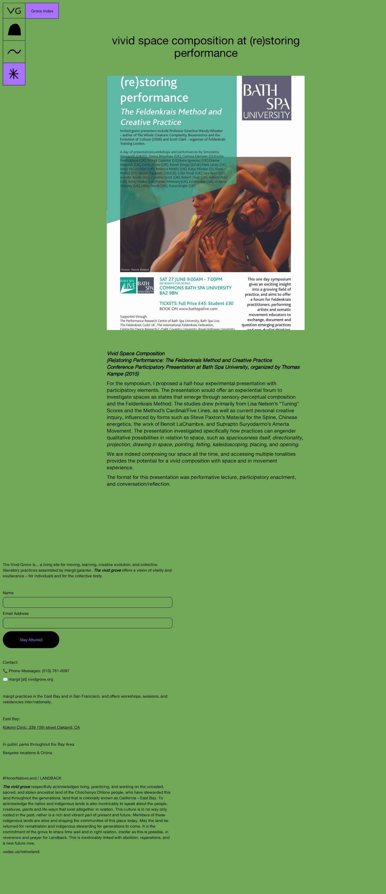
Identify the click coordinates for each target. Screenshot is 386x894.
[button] (42, 11)
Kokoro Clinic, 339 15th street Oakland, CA (41, 727)
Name (8, 592)
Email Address (16, 613)
